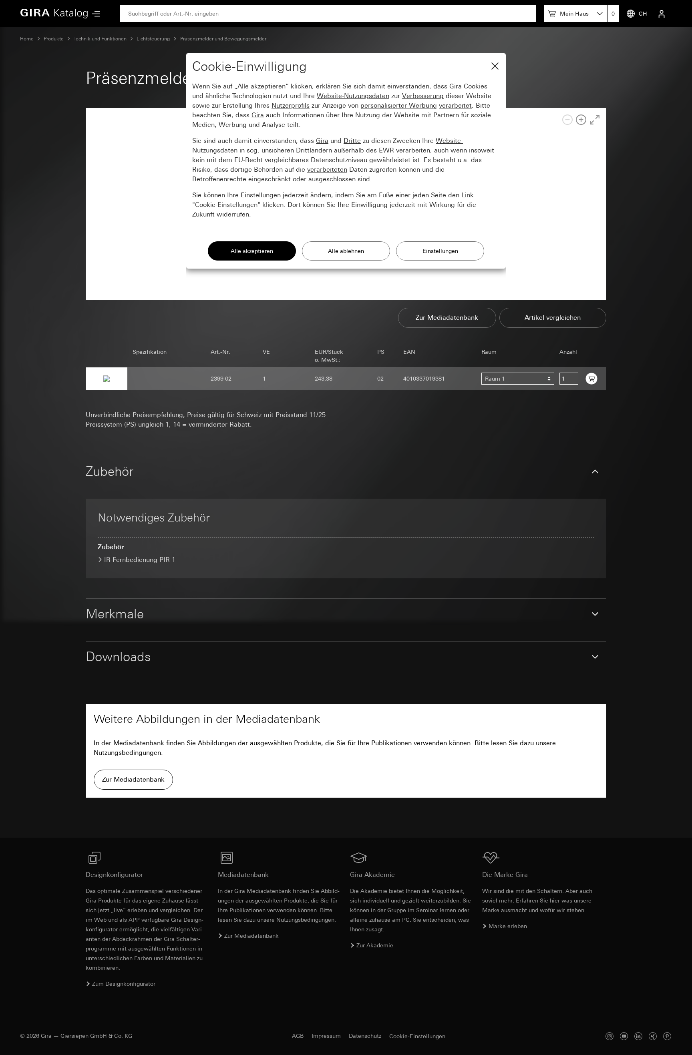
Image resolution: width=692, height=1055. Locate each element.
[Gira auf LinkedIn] (638, 1036)
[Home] (54, 14)
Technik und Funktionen (100, 39)
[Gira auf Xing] (653, 1036)
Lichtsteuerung (153, 39)
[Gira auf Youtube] (624, 1036)
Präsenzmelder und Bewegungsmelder (223, 39)
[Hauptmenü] (94, 14)
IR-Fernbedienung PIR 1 (139, 560)
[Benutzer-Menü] (661, 13)
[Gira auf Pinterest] (667, 1036)
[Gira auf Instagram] (609, 1036)
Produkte (54, 39)
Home (27, 39)
